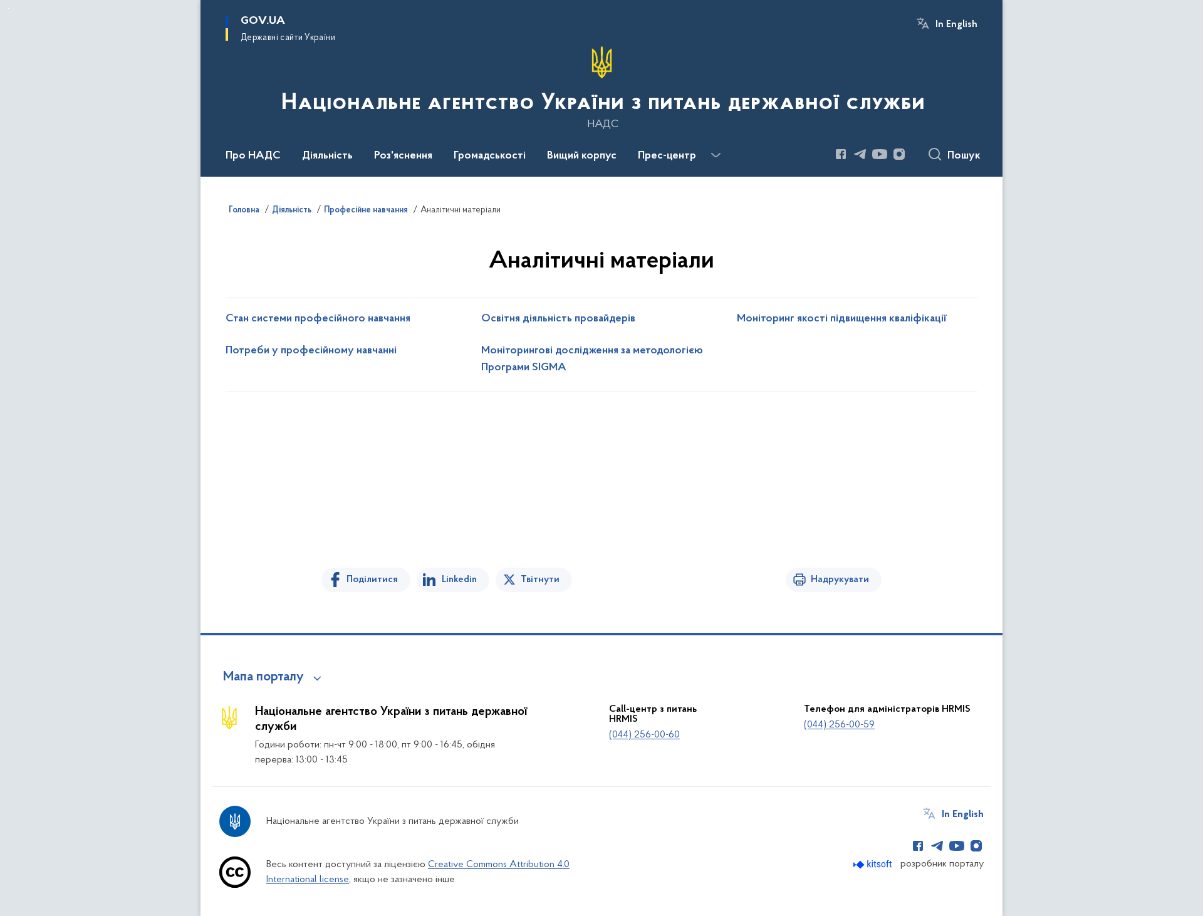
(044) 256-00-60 (644, 735)
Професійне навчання (366, 210)
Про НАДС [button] (253, 156)
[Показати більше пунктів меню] (715, 155)
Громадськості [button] (490, 156)
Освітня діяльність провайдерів (558, 319)
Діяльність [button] (327, 156)
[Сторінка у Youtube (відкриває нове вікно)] (879, 154)
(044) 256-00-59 (839, 725)
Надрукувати (840, 580)
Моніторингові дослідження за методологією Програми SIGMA (592, 359)
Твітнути (540, 580)
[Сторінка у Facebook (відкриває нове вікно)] (840, 154)
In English (956, 24)
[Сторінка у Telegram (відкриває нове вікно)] (860, 154)
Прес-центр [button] (667, 156)
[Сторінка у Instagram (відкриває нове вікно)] (899, 154)
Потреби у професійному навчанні (311, 351)
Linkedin (459, 580)
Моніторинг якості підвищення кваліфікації (842, 319)
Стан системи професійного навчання (318, 319)
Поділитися (372, 580)
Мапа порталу (263, 677)
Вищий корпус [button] (582, 156)
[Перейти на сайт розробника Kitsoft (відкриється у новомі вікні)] (873, 864)
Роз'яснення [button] (403, 156)
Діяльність (291, 210)
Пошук (964, 156)
